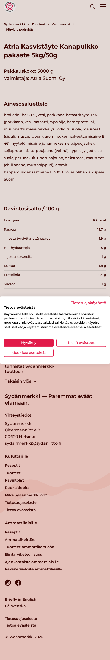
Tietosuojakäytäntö (88, 303)
